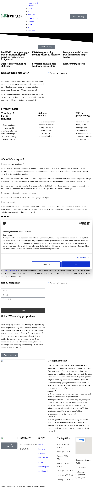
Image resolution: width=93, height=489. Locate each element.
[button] (46, 164)
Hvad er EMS (33, 3)
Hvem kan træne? (8, 202)
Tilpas (44, 264)
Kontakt (31, 12)
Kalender (31, 14)
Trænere (31, 6)
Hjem (40, 445)
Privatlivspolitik (44, 467)
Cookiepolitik (43, 471)
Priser (30, 9)
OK (76, 264)
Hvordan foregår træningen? (12, 164)
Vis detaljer (81, 257)
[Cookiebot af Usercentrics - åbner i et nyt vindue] (80, 223)
